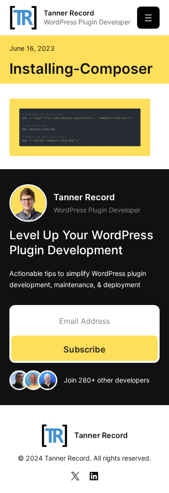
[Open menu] (148, 18)
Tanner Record (69, 12)
